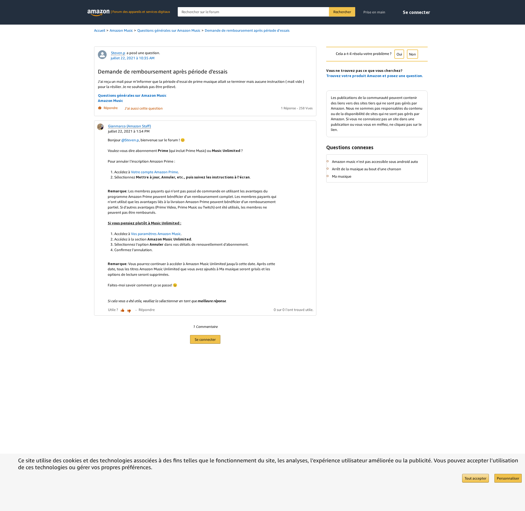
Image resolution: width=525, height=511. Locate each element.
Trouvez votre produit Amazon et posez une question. (374, 76)
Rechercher (342, 12)
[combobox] (266, 12)
